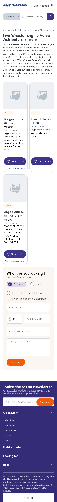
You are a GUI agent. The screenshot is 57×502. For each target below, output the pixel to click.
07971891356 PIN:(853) (17, 169)
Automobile (23, 30)
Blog (7, 440)
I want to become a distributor (30, 298)
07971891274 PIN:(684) (17, 261)
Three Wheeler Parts (43, 30)
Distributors (10, 16)
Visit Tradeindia (41, 5)
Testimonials (11, 430)
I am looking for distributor (27, 292)
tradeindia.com (43, 485)
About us (9, 420)
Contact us (10, 425)
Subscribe (45, 402)
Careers (9, 435)
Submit (15, 362)
